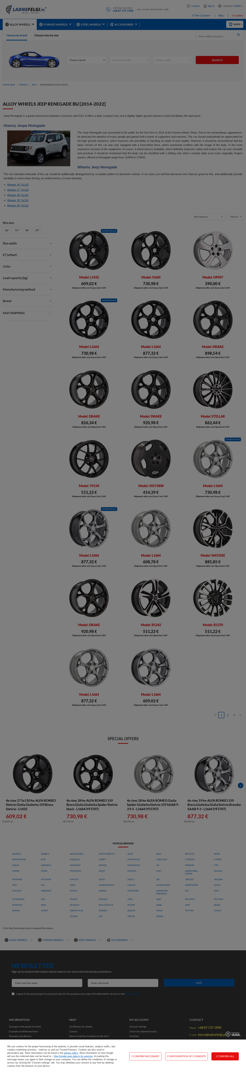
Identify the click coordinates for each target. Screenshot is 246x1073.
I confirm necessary (145, 1056)
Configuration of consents (186, 1056)
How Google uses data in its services (73, 1056)
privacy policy (71, 1053)
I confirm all (225, 1056)
